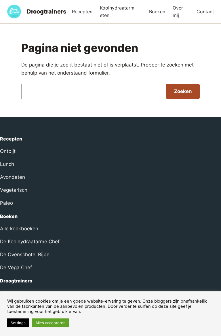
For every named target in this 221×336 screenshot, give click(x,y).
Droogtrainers (46, 11)
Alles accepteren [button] (50, 322)
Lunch (7, 164)
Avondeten (12, 177)
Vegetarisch (13, 190)
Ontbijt (8, 151)
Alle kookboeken (19, 228)
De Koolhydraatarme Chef (30, 241)
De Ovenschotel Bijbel (25, 254)
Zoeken (183, 91)
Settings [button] (18, 322)
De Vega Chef (16, 267)
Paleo (6, 203)
